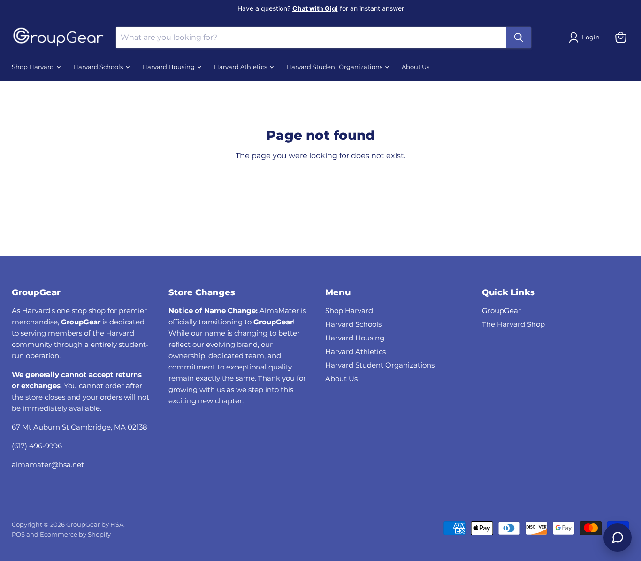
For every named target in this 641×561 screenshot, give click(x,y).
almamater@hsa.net (48, 464)
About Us (415, 66)
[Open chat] (617, 537)
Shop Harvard (33, 66)
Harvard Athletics (241, 66)
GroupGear (501, 310)
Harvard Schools (98, 66)
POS (18, 534)
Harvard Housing (169, 66)
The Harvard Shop (513, 324)
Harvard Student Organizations (335, 66)
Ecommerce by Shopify (75, 534)
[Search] (518, 37)
